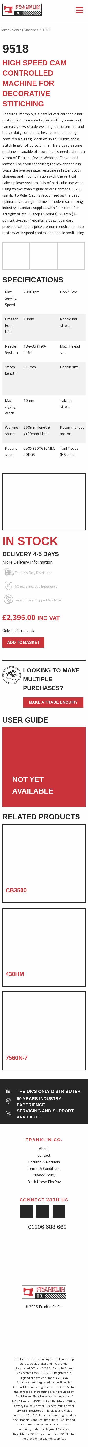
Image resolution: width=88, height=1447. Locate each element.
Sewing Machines (25, 30)
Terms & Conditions (44, 1168)
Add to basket (23, 642)
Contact (44, 1155)
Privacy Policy (44, 1175)
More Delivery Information (28, 562)
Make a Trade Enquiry (53, 702)
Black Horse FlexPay (44, 1181)
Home (4, 30)
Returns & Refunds (44, 1162)
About (44, 1148)
